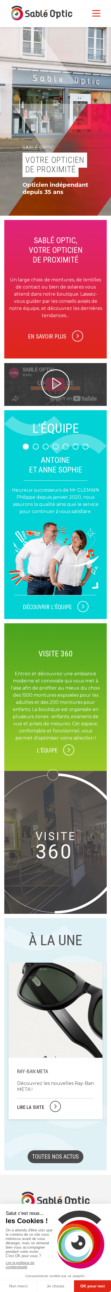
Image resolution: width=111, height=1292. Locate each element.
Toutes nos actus (55, 1156)
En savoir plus (47, 336)
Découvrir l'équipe (47, 607)
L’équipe (47, 750)
